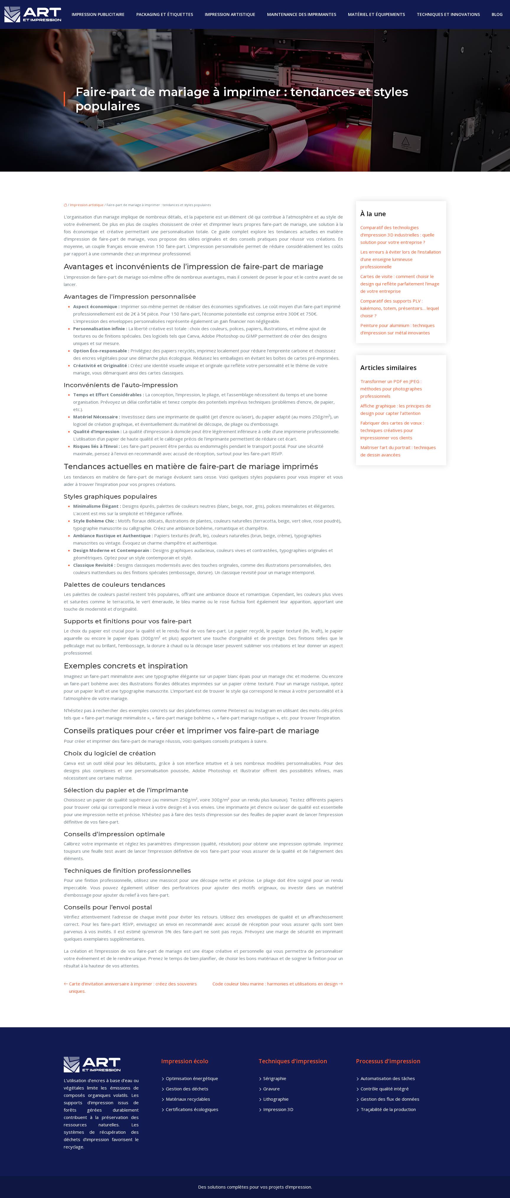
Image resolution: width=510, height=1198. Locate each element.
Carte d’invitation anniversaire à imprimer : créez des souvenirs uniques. (133, 987)
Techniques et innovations (448, 14)
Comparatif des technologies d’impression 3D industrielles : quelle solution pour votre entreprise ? (397, 234)
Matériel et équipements (376, 14)
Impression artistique (230, 14)
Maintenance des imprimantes (301, 14)
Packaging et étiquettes (164, 14)
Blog (497, 14)
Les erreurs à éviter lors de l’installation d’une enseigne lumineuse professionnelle (400, 259)
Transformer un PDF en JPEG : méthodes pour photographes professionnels (391, 388)
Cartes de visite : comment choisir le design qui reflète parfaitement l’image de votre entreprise (399, 283)
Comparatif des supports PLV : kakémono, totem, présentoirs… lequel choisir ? (399, 308)
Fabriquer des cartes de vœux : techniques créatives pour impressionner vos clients (392, 430)
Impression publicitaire (98, 14)
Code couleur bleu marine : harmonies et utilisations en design (275, 984)
